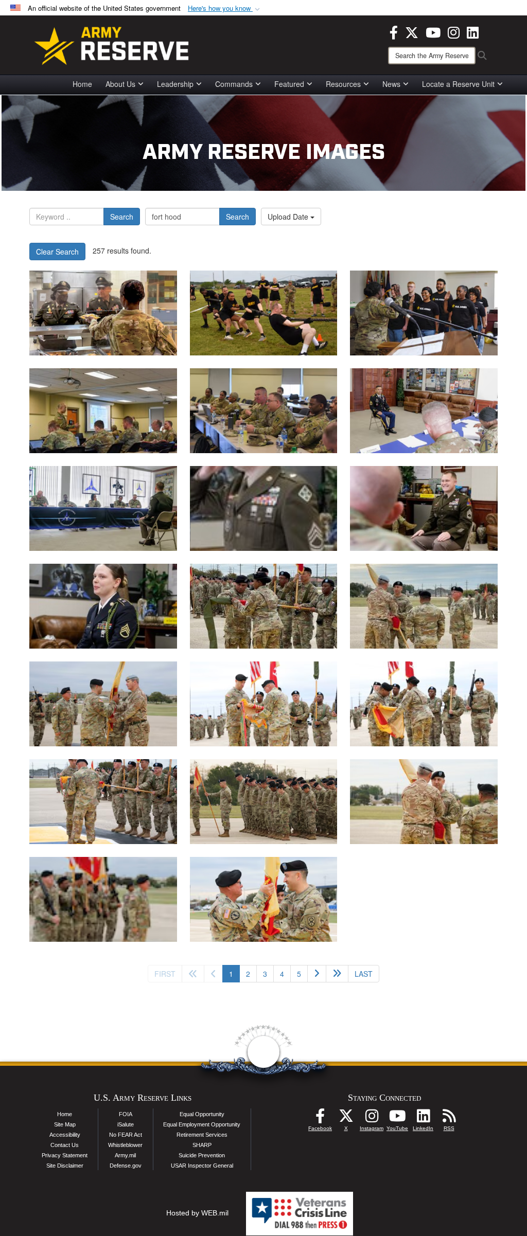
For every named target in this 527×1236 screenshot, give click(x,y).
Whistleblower (125, 1145)
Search (121, 216)
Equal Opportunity (202, 1114)
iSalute (125, 1124)
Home (82, 84)
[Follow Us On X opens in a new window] (346, 1119)
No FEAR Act (125, 1135)
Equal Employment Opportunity (201, 1124)
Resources (343, 84)
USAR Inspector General (202, 1165)
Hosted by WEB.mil (197, 1213)
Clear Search (57, 251)
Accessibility (64, 1135)
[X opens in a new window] (411, 31)
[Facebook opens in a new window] (394, 31)
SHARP (202, 1145)
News (391, 84)
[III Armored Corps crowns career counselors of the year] (424, 410)
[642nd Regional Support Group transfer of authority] (103, 703)
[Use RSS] (449, 1119)
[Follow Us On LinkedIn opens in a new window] (423, 1119)
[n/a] (264, 606)
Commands (234, 84)
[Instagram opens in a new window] (454, 31)
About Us (120, 84)
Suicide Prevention (202, 1155)
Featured (289, 84)
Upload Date (289, 216)
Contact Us (64, 1145)
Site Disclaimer (64, 1165)
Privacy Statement (64, 1155)
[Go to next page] (316, 973)
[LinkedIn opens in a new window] (473, 31)
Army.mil (125, 1155)
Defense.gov (126, 1165)
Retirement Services (202, 1135)
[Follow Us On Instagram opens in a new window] (371, 1119)
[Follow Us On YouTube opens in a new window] (397, 1119)
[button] (225, 8)
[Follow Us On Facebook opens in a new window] (320, 1119)
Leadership (175, 84)
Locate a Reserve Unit (458, 84)
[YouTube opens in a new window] (433, 31)
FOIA (125, 1114)
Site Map (65, 1124)
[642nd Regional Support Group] (103, 899)
